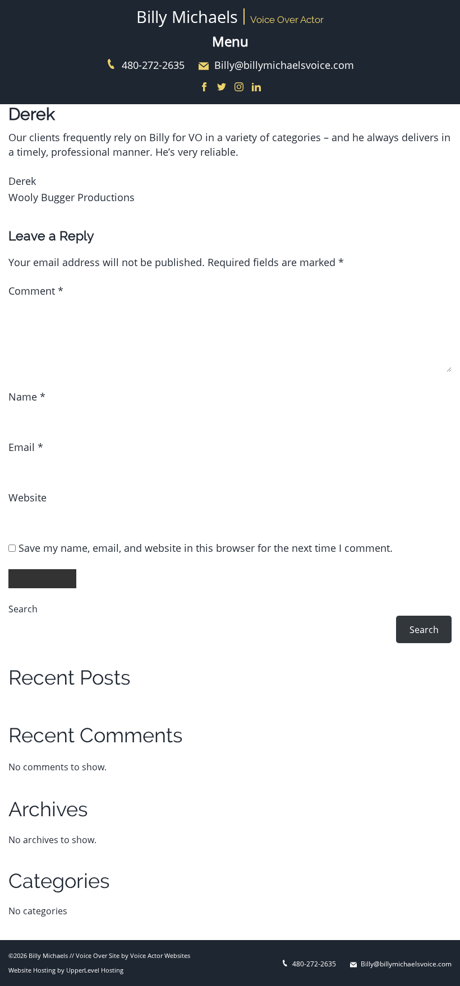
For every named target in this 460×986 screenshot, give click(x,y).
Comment (35, 290)
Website (27, 497)
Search (23, 609)
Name (26, 396)
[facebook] (204, 87)
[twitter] (221, 87)
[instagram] (238, 87)
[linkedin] (256, 87)
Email (25, 447)
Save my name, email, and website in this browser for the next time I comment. (206, 548)
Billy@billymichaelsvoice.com (284, 65)
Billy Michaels (187, 16)
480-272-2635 (153, 65)
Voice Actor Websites (160, 955)
